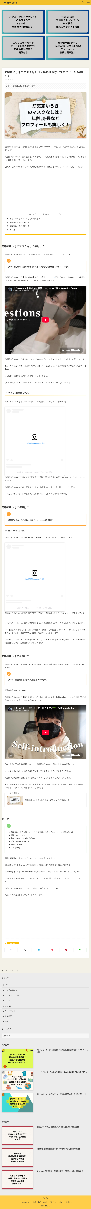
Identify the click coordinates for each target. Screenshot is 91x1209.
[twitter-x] (44, 1198)
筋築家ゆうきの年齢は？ (19, 222)
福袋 (6, 1022)
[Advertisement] (45, 187)
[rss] (47, 1198)
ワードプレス (10, 1011)
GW (6, 985)
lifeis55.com (9, 2)
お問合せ (69, 1202)
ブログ (7, 1000)
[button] (11, 950)
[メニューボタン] (88, 2)
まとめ (12, 230)
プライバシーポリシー (56, 1202)
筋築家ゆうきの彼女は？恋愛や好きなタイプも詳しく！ (47, 800)
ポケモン (8, 1006)
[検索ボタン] (83, 2)
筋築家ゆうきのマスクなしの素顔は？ (25, 219)
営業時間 (8, 1016)
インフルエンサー (12, 943)
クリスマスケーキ (12, 995)
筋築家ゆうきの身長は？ (19, 226)
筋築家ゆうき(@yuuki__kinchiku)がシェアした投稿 (34, 472)
